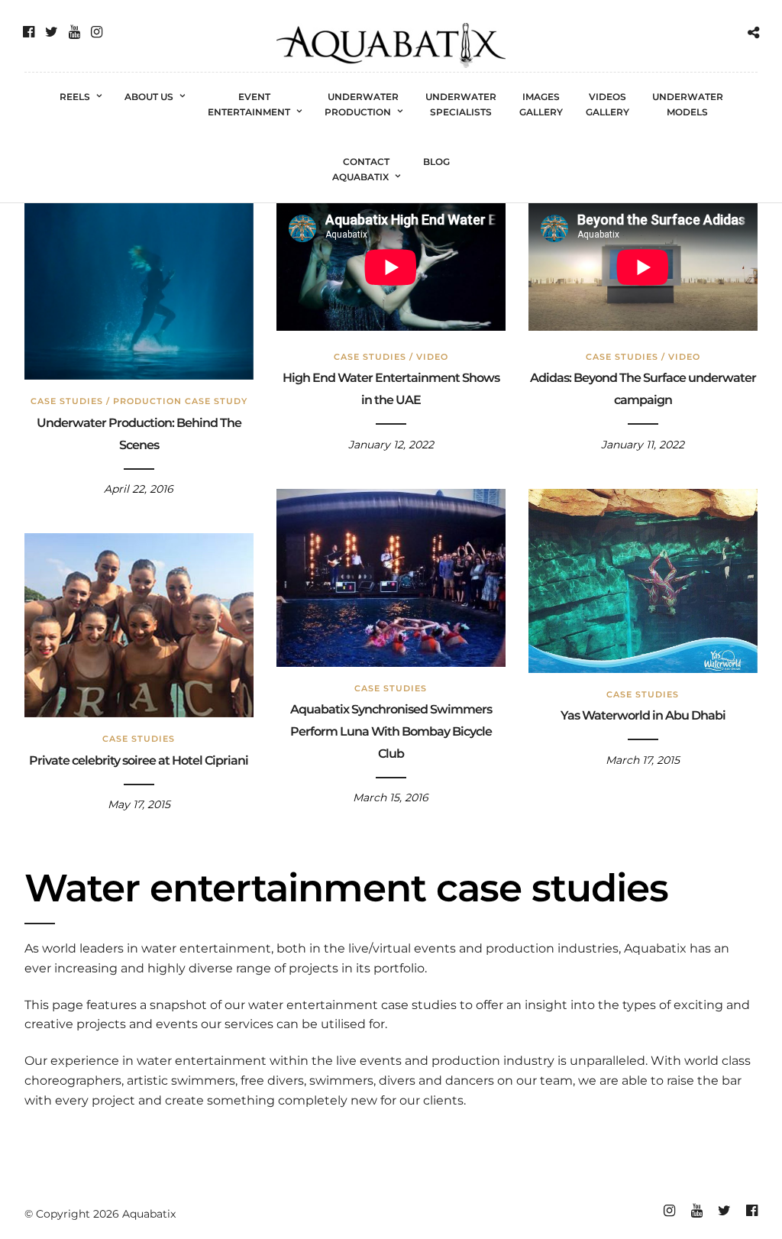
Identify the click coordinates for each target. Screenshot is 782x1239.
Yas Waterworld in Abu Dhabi (643, 715)
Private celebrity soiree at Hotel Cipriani (138, 760)
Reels (75, 96)
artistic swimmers (181, 1080)
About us (148, 96)
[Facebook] (28, 32)
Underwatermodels (687, 104)
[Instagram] (96, 32)
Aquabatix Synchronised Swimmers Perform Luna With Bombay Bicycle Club (391, 731)
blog (436, 161)
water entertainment (206, 948)
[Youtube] (74, 32)
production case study (180, 401)
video (432, 356)
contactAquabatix (360, 169)
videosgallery (607, 104)
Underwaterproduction (362, 104)
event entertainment (249, 104)
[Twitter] (51, 32)
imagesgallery (541, 104)
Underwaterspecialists (460, 104)
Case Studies (67, 401)
